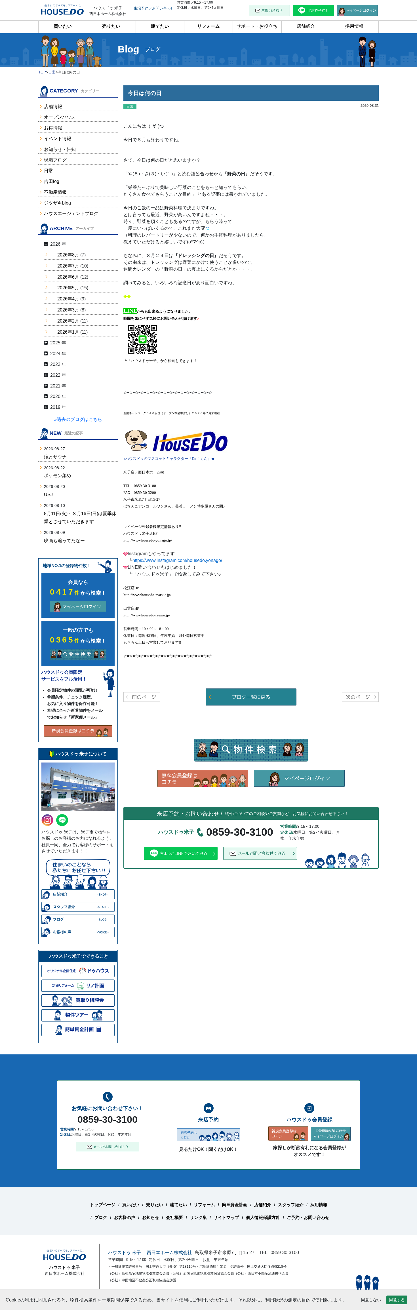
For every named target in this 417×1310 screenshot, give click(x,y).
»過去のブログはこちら (78, 419)
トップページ (102, 1204)
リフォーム (208, 26)
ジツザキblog (57, 203)
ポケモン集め (57, 475)
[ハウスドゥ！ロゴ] (190, 442)
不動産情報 (55, 192)
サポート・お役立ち (257, 26)
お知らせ (150, 1217)
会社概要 (174, 1217)
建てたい (160, 26)
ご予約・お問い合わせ (308, 1217)
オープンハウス (60, 117)
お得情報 (53, 127)
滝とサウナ (55, 456)
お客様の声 (124, 1217)
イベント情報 (57, 138)
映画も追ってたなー (64, 540)
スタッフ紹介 (291, 1204)
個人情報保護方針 (263, 1217)
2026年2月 (68, 321)
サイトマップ (226, 1217)
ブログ (100, 1217)
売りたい (111, 26)
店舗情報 (53, 106)
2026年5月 (68, 287)
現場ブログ (55, 159)
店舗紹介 (306, 26)
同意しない (371, 1300)
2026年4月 (68, 298)
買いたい (63, 26)
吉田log (51, 181)
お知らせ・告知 (60, 149)
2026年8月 (68, 254)
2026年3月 (68, 310)
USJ (48, 494)
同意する (397, 1300)
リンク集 (198, 1217)
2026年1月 (68, 332)
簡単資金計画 (234, 1204)
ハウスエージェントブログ (71, 213)
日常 (48, 170)
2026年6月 (68, 277)
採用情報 (354, 26)
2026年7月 (68, 266)
